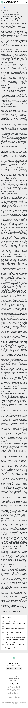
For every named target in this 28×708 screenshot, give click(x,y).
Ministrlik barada (14, 674)
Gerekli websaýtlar (14, 680)
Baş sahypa (3, 7)
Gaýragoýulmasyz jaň (14, 678)
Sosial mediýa (14, 676)
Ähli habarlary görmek (7, 648)
